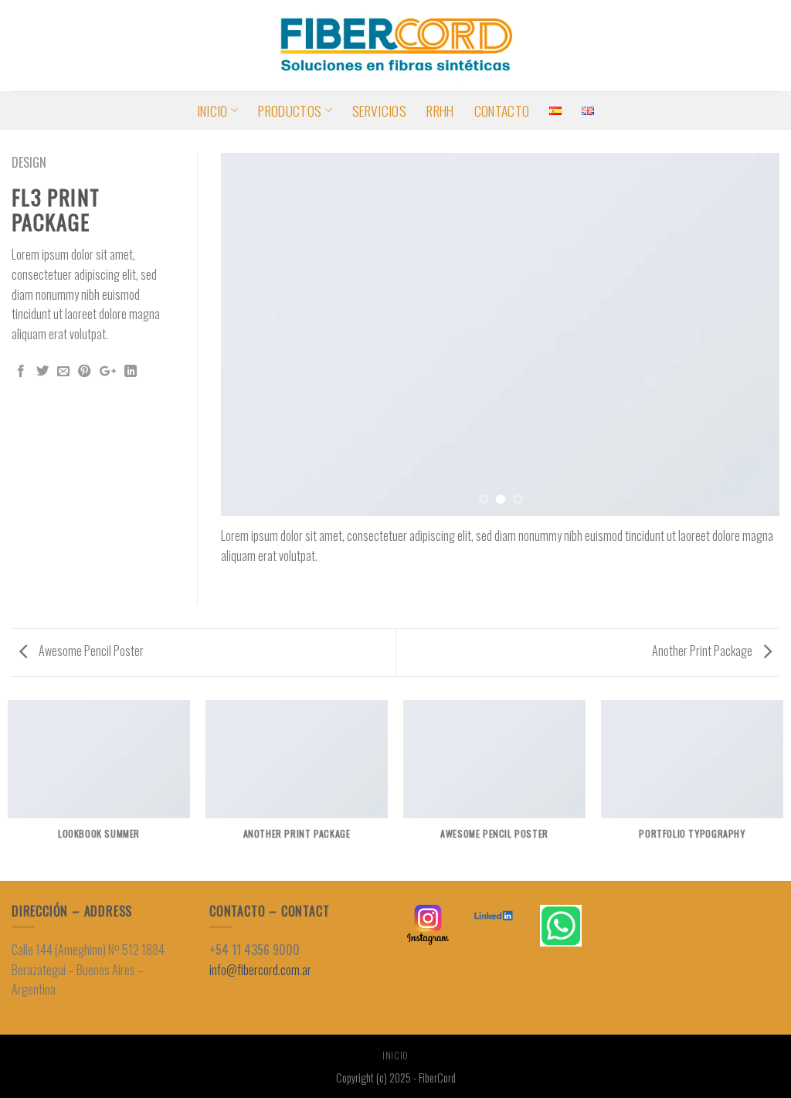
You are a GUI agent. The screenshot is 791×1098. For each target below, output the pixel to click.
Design (29, 162)
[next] (748, 334)
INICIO (212, 110)
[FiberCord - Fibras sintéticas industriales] (395, 45)
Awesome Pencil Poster (90, 650)
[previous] (252, 334)
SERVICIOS (379, 110)
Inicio (395, 1055)
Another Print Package (703, 650)
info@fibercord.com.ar (260, 969)
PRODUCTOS (289, 110)
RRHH (439, 110)
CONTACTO (502, 110)
